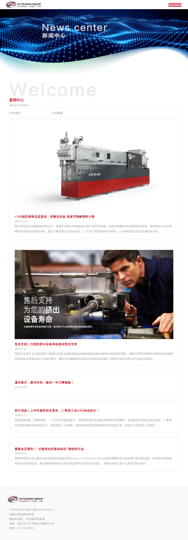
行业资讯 (14, 113)
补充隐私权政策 (35, 519)
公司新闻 (57, 113)
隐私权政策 (16, 519)
